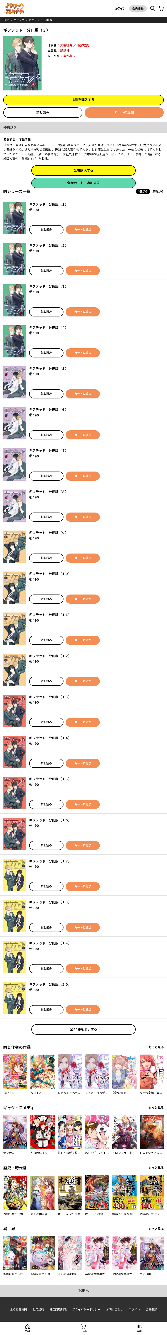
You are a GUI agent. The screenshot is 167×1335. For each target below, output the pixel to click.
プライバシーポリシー (86, 1309)
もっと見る (156, 1047)
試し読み (42, 112)
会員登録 (138, 8)
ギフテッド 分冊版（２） (48, 245)
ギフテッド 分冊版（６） (48, 410)
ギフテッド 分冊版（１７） (50, 861)
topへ (83, 1290)
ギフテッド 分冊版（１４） (50, 738)
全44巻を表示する (83, 1029)
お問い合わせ (114, 1309)
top (6, 20)
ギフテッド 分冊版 (40, 20)
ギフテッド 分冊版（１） (48, 204)
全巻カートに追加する (83, 183)
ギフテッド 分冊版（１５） (50, 779)
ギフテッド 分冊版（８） (48, 492)
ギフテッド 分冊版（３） (48, 286)
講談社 (64, 50)
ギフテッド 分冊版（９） (48, 533)
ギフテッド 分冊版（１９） (50, 943)
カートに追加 (124, 112)
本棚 (139, 1331)
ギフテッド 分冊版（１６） (50, 820)
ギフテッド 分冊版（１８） (50, 902)
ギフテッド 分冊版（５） (48, 369)
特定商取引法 (58, 1309)
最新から (158, 191)
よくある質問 (18, 1309)
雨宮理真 (83, 45)
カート (83, 1331)
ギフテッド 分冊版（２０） (50, 984)
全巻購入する (83, 170)
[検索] (152, 8)
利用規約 (38, 1309)
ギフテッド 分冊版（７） (48, 451)
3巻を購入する (83, 100)
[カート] (161, 8)
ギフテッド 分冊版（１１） (50, 615)
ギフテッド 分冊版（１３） (50, 697)
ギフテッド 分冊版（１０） (50, 574)
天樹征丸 (66, 45)
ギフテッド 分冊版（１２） (50, 656)
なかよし (69, 56)
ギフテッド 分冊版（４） (48, 328)
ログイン (120, 8)
